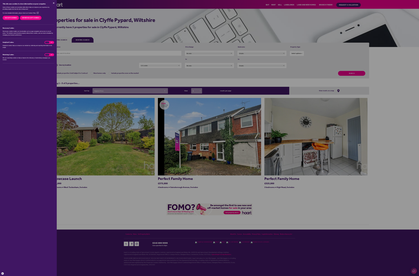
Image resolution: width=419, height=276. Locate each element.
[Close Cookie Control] (53, 3)
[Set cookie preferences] (4, 271)
